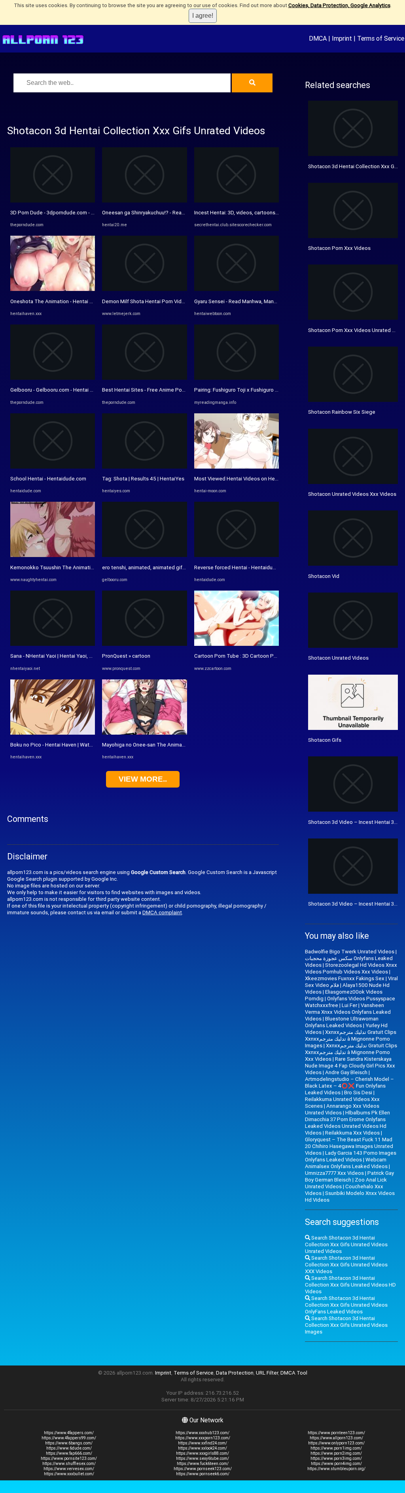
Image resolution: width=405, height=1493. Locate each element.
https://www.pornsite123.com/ (69, 1458)
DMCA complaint (162, 912)
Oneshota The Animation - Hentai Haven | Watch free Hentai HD (84, 301)
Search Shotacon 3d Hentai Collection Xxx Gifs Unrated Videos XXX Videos (346, 1265)
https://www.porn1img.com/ (336, 1448)
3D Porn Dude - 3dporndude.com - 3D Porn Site (65, 212)
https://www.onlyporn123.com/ (336, 1443)
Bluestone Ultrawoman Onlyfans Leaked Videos (342, 1022)
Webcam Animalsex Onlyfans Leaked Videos (346, 1163)
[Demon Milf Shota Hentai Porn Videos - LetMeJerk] (144, 289)
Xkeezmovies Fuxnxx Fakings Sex (344, 978)
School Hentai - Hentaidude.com (48, 478)
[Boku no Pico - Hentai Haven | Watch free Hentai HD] (52, 733)
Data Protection (235, 1372)
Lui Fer (349, 1005)
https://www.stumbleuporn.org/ (336, 1468)
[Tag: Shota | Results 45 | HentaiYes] (144, 466)
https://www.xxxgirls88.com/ (202, 1453)
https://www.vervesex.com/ (69, 1468)
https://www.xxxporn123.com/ (202, 1437)
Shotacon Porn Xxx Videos (339, 248)
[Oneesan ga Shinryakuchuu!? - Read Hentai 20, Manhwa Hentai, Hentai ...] (144, 200)
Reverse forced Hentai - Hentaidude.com (242, 567)
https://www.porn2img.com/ (336, 1453)
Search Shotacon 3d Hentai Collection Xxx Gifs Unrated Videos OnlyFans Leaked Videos (346, 1305)
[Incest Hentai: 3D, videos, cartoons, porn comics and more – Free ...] (236, 200)
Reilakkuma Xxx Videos (352, 1132)
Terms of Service (380, 38)
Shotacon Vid (323, 576)
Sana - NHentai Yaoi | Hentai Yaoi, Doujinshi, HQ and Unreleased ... (86, 656)
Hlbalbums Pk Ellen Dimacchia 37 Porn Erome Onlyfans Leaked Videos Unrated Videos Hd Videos (347, 1122)
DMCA (318, 38)
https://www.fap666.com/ (69, 1453)
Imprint (342, 38)
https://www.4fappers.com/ (69, 1432)
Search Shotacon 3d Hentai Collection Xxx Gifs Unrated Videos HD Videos (350, 1285)
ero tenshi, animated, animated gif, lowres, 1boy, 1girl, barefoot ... (178, 567)
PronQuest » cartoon (126, 656)
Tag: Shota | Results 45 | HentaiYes (143, 478)
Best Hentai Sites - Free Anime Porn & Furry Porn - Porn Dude (173, 389)
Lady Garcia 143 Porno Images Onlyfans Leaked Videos (350, 1156)
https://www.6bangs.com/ (69, 1443)
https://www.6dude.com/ (69, 1448)
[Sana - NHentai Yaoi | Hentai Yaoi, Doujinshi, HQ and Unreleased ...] (52, 644)
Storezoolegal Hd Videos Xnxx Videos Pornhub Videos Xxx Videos (351, 968)
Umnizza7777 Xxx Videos (334, 1173)
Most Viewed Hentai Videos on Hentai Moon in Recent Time (264, 478)
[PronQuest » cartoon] (144, 644)
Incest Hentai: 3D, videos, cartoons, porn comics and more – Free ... (272, 212)
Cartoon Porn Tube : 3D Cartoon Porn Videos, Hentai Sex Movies (269, 656)
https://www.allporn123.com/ (336, 1437)
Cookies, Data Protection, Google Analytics (339, 5)
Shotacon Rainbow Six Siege (341, 412)
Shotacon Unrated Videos (338, 658)
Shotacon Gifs (324, 740)
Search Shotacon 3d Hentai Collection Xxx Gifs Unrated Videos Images (346, 1325)
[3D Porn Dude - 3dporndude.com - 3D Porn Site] (52, 200)
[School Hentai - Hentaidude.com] (52, 466)
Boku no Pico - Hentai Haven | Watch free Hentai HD (70, 744)
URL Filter (267, 1372)
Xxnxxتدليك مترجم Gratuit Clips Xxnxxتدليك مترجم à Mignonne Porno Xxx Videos (351, 1052)
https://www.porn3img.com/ (336, 1458)
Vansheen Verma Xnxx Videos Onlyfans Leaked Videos (348, 1012)
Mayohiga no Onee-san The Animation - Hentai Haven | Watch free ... (181, 744)
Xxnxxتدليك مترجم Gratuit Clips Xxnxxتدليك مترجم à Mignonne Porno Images (350, 1039)
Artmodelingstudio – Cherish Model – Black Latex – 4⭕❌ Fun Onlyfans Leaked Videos (349, 1086)
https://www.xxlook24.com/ (202, 1448)
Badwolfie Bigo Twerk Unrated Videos (349, 951)
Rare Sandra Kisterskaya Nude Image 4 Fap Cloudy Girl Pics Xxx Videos (350, 1066)
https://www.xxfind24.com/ (202, 1443)
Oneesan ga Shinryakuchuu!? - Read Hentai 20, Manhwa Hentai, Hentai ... (185, 212)
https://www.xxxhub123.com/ (202, 1432)
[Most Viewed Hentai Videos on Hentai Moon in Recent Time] (236, 466)
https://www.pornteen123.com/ (336, 1432)
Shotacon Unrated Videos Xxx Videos (352, 494)
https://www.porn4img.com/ (336, 1463)
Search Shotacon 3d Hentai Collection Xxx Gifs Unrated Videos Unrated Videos (346, 1244)
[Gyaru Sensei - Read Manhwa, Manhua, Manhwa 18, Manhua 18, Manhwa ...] (236, 289)
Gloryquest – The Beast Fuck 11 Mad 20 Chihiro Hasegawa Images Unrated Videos (349, 1146)
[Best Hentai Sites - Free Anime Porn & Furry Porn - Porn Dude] (144, 378)
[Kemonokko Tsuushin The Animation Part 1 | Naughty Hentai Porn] (52, 555)
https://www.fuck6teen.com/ (203, 1463)
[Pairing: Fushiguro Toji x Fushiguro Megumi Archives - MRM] (236, 378)
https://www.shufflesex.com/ (69, 1463)
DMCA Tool (293, 1372)
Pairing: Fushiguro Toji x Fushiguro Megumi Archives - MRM (262, 389)
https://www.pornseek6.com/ (202, 1473)
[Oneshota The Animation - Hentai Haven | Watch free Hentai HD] (52, 289)
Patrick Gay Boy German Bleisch (349, 1176)
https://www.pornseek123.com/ (203, 1468)
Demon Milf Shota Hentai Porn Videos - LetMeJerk (161, 301)
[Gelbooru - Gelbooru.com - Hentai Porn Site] (52, 378)
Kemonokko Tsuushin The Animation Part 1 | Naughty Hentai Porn (87, 567)
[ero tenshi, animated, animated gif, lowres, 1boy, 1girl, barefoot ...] (144, 555)
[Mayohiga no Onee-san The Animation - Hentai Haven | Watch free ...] (144, 733)
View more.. (143, 779)
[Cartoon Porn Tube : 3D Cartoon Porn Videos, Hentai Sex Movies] (236, 644)
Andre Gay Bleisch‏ (346, 1072)
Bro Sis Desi (358, 1092)
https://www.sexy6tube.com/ (202, 1458)
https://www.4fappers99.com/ (69, 1437)
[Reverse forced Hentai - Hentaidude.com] (236, 555)
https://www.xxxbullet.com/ (69, 1473)
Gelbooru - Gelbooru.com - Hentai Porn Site (61, 389)
